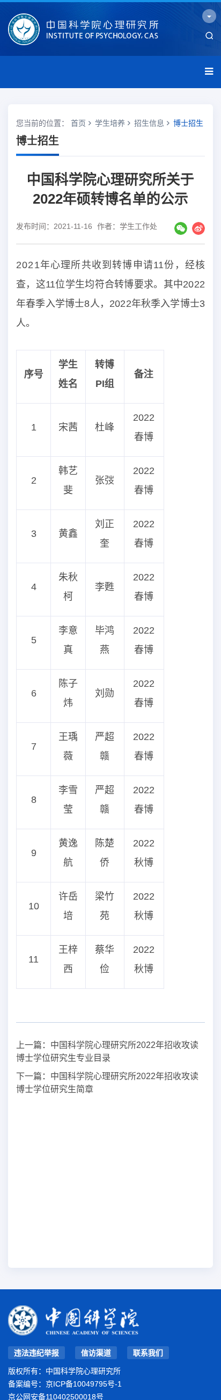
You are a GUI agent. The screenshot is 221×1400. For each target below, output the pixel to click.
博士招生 (188, 123)
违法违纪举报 (36, 1352)
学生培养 (110, 123)
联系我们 (148, 1352)
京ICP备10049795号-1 (84, 1384)
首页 (78, 123)
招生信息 (149, 123)
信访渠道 (96, 1352)
